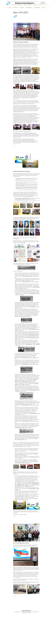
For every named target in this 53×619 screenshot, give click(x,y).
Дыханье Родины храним (21, 42)
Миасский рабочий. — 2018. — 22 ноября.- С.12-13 (26, 499)
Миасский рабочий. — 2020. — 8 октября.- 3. (22, 462)
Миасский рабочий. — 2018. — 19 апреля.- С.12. (26, 454)
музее (33, 202)
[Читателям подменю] (17, 7)
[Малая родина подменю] (31, 7)
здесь (28, 196)
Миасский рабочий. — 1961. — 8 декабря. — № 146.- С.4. (24, 486)
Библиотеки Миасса (24, 3)
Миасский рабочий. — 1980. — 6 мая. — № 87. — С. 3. (24, 427)
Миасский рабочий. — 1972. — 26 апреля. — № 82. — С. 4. (26, 384)
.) (26, 439)
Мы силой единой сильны (21, 543)
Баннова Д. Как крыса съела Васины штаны (22, 198)
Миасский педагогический (21, 171)
